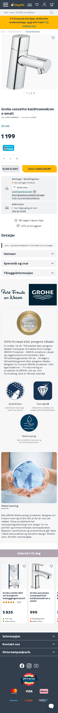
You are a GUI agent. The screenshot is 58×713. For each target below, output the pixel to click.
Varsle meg (22, 187)
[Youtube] (36, 665)
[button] (51, 12)
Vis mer (5, 125)
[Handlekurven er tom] (52, 4)
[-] (4, 158)
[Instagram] (29, 665)
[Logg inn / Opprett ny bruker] (44, 4)
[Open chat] (51, 706)
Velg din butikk (19, 211)
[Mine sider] (37, 4)
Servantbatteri (33, 31)
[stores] (29, 4)
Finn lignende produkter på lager (28, 195)
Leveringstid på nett (22, 191)
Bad (3, 31)
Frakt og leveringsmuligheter (26, 198)
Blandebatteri (15, 31)
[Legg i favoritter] (53, 37)
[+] (17, 158)
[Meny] (5, 5)
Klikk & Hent (10, 168)
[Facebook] (22, 665)
